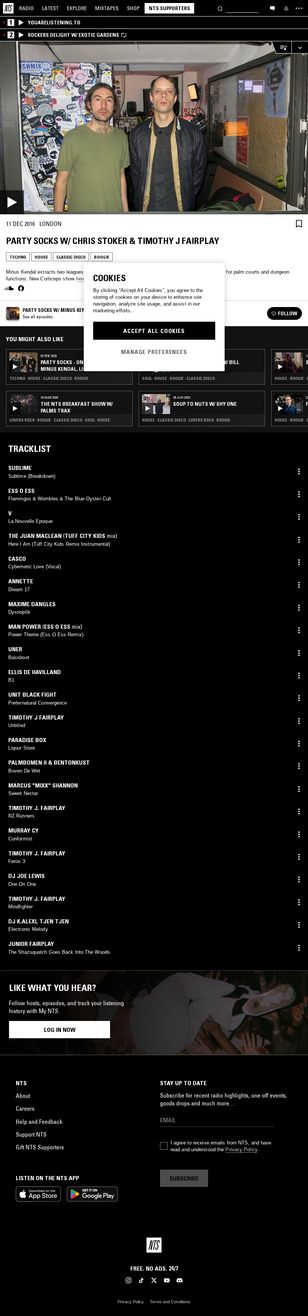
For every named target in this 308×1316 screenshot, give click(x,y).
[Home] (8, 8)
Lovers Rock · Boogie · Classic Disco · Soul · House (59, 420)
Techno (17, 257)
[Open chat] (272, 8)
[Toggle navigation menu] (299, 8)
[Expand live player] (299, 47)
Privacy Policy (241, 1149)
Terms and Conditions (170, 1301)
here (80, 279)
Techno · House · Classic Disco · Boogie (48, 378)
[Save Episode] (299, 223)
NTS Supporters (169, 8)
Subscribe (184, 1178)
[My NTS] (286, 8)
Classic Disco (71, 257)
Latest (50, 8)
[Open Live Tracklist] (281, 47)
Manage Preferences (154, 351)
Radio (26, 8)
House (41, 257)
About (23, 1095)
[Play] (154, 127)
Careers (25, 1108)
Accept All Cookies (154, 330)
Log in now (59, 1029)
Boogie (101, 257)
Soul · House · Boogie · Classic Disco (178, 378)
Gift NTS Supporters (40, 1147)
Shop (133, 8)
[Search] (220, 8)
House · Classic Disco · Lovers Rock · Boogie (186, 420)
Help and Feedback (39, 1121)
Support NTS (31, 1134)
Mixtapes (107, 8)
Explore (77, 8)
